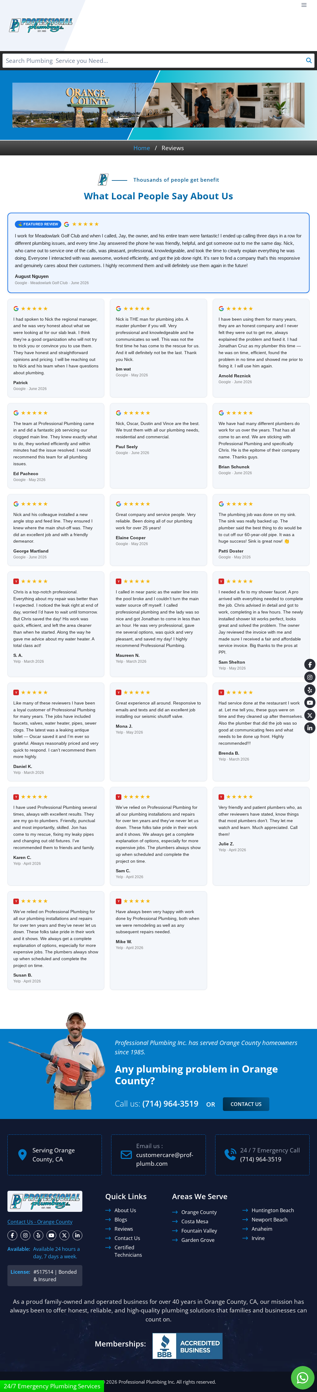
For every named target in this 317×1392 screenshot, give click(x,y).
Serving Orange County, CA (54, 1154)
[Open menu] (304, 5)
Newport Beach (270, 1219)
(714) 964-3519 (170, 1103)
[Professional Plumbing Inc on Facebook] (12, 1235)
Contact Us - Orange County (39, 1221)
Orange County (199, 1211)
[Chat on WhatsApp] (303, 1378)
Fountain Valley (199, 1230)
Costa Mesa (194, 1221)
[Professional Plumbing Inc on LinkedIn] (77, 1235)
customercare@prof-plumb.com (164, 1159)
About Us (125, 1210)
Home (141, 148)
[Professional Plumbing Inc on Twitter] (64, 1235)
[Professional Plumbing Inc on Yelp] (38, 1235)
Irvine (258, 1237)
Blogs (121, 1219)
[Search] (309, 61)
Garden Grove (198, 1239)
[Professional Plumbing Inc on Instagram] (25, 1235)
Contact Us (246, 1104)
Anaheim (262, 1228)
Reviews (124, 1228)
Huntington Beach (273, 1210)
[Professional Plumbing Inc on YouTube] (51, 1235)
